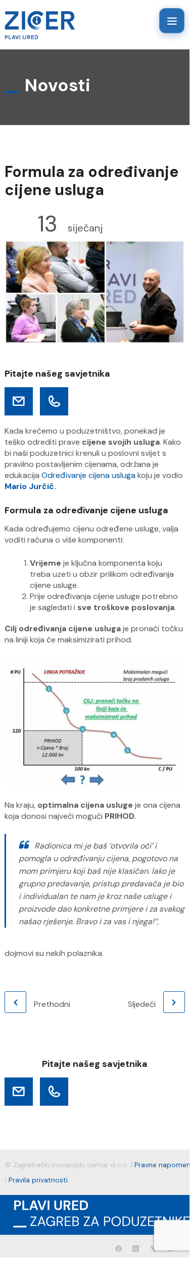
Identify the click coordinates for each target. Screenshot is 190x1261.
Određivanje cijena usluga (88, 475)
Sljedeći (142, 1004)
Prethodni (52, 1004)
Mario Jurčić (29, 486)
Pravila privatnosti (38, 1179)
